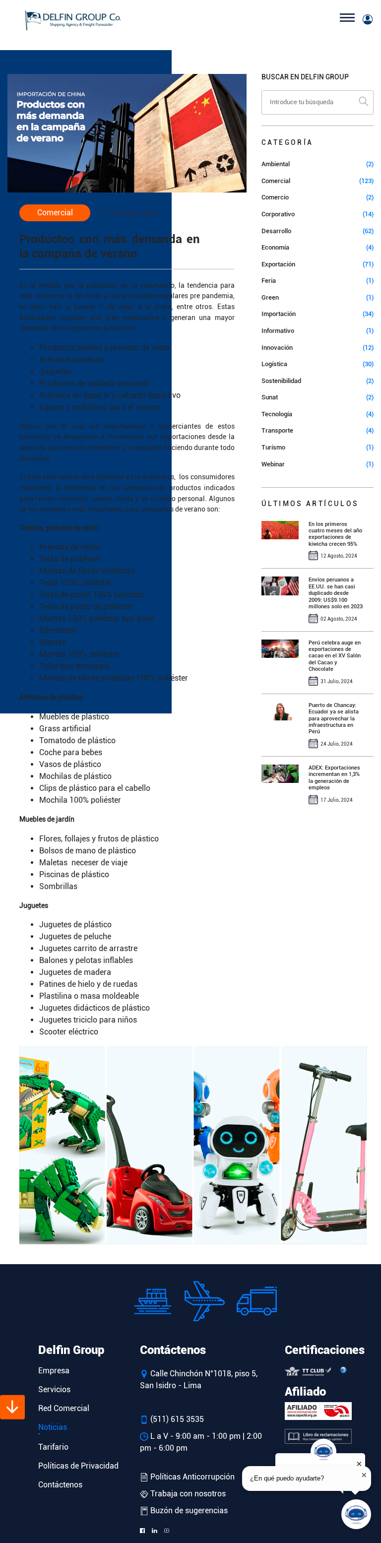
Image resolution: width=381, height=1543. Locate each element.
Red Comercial (63, 1408)
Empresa (53, 1370)
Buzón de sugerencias (188, 1510)
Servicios (54, 1389)
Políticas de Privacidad (78, 1466)
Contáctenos (60, 1484)
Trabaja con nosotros (187, 1493)
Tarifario (53, 1447)
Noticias (52, 1427)
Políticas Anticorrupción (191, 1476)
